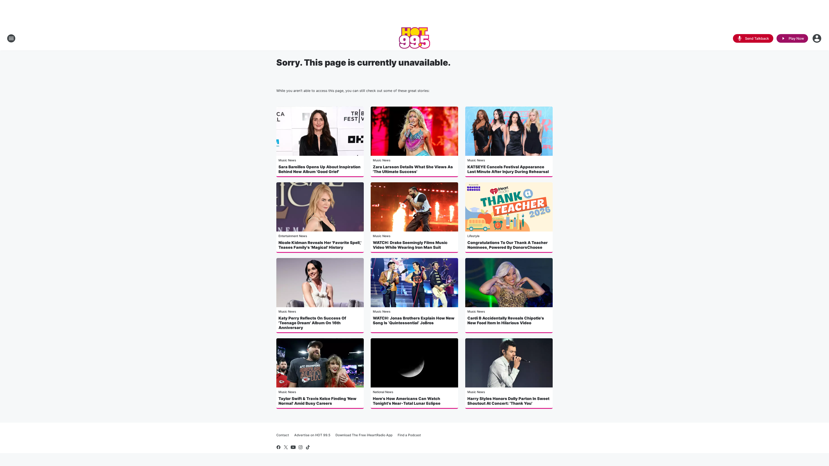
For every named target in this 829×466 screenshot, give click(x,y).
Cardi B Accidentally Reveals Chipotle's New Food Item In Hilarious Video (505, 320)
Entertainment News (292, 236)
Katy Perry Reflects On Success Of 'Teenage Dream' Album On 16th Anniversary (312, 323)
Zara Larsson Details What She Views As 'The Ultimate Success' (413, 169)
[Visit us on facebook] (278, 447)
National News (383, 392)
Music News (287, 160)
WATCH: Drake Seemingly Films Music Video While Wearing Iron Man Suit (410, 245)
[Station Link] (414, 38)
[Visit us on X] (285, 447)
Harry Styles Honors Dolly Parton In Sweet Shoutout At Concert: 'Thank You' (508, 401)
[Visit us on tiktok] (307, 447)
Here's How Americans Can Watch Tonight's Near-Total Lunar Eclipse (406, 401)
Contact (282, 435)
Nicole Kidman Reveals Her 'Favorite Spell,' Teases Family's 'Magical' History (319, 245)
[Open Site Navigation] (11, 38)
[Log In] (817, 38)
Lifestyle (473, 236)
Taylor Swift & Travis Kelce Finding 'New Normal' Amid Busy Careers (317, 401)
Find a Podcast (409, 435)
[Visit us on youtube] (293, 447)
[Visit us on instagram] (300, 447)
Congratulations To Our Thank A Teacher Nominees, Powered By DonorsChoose (507, 245)
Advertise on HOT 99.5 (312, 435)
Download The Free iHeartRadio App (363, 435)
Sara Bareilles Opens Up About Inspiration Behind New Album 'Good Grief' (319, 169)
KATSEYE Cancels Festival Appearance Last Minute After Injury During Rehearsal (508, 169)
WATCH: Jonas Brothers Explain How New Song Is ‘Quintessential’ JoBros (413, 320)
